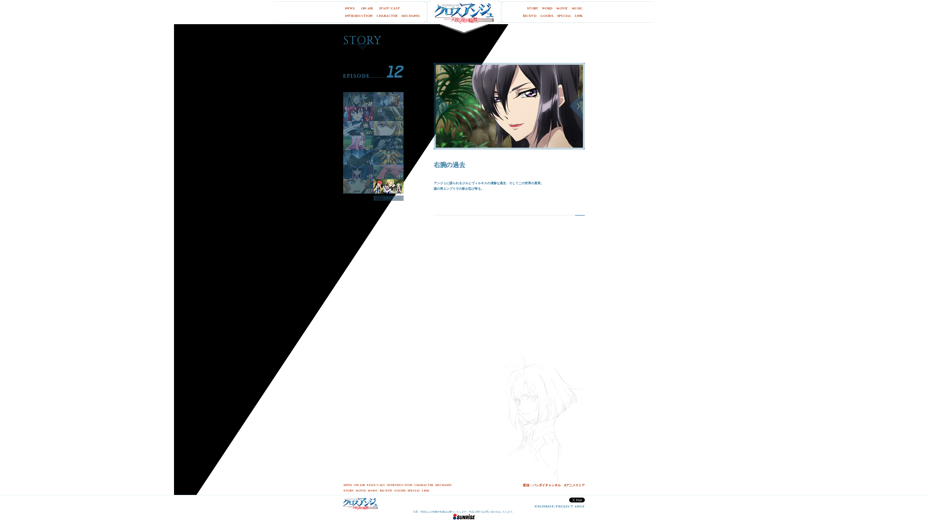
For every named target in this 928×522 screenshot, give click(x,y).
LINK (579, 16)
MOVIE (562, 9)
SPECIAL (564, 16)
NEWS (350, 9)
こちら (504, 511)
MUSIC (577, 9)
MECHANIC (410, 16)
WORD (547, 9)
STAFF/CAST (389, 9)
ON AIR (367, 9)
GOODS (546, 16)
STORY (532, 9)
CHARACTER (387, 16)
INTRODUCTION (359, 16)
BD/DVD (529, 16)
